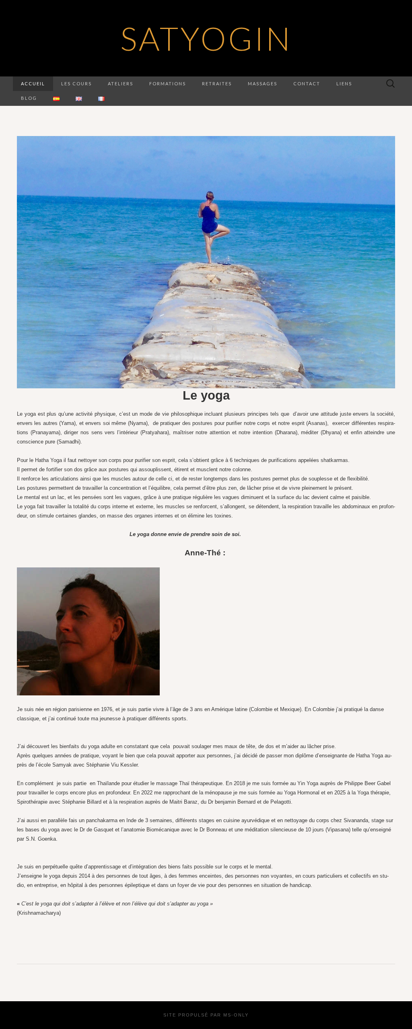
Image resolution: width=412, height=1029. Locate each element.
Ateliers (120, 83)
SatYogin (206, 38)
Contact (306, 83)
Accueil (33, 83)
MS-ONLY (236, 1015)
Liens (344, 83)
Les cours (76, 83)
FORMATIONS (167, 83)
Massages (262, 83)
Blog (29, 98)
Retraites (217, 83)
